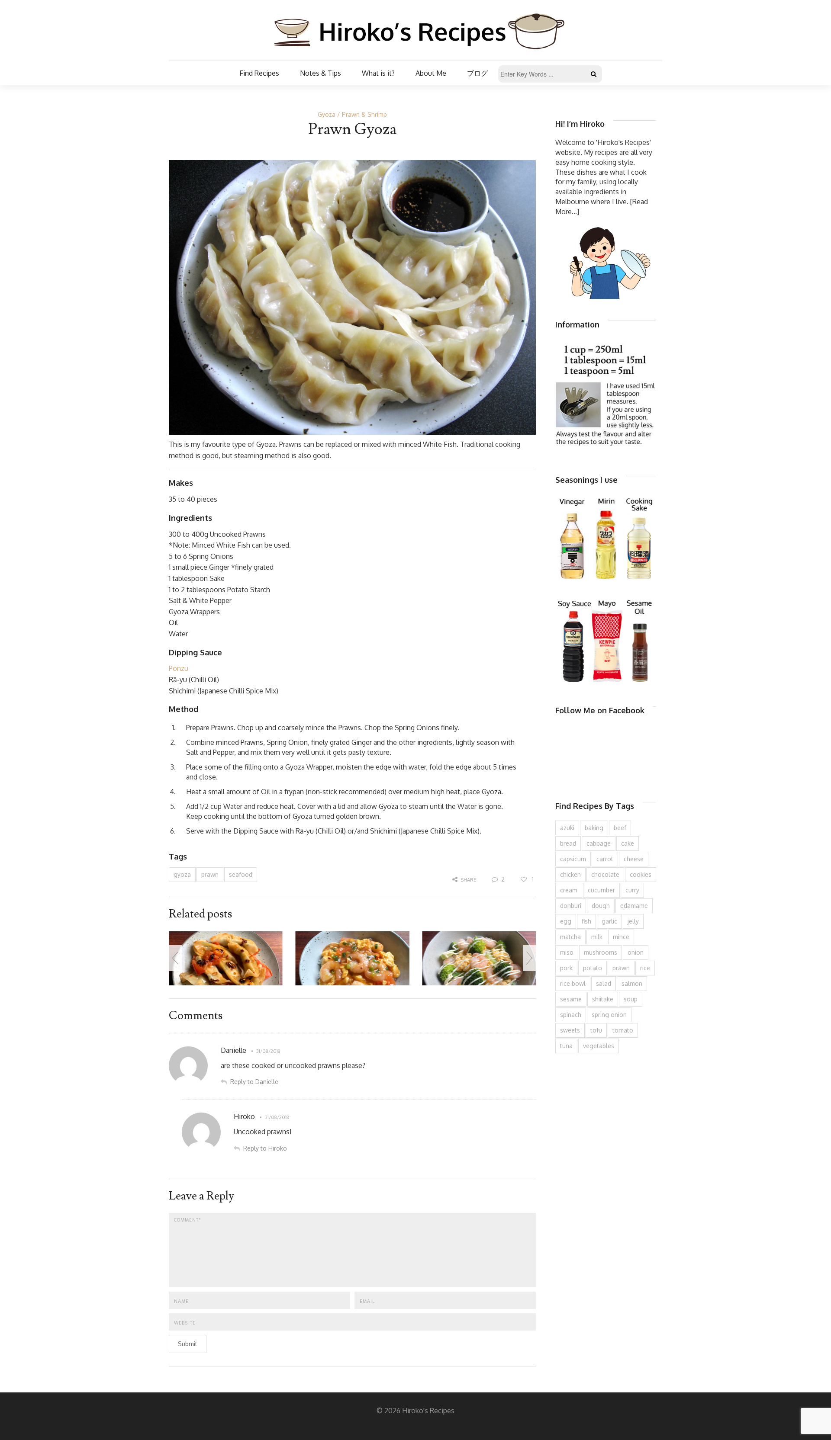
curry (632, 890)
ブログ (477, 73)
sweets (570, 1030)
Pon (175, 668)
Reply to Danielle (254, 1081)
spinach (570, 1014)
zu (184, 668)
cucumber (601, 890)
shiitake (602, 999)
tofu (596, 1030)
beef (620, 827)
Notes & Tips (320, 73)
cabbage (598, 843)
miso (566, 952)
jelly (633, 921)
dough (601, 905)
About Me (431, 73)
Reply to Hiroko (265, 1148)
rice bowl (573, 983)
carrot (604, 859)
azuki (567, 827)
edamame (634, 905)
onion (636, 952)
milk (596, 936)
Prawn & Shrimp (364, 114)
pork (566, 968)
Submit (187, 1343)
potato (592, 968)
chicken (570, 874)
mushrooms (600, 952)
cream (568, 890)
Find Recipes (259, 73)
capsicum (573, 859)
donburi (570, 905)
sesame (571, 999)
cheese (634, 859)
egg (565, 921)
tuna (566, 1045)
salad (603, 983)
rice (645, 968)
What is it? (378, 73)
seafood (240, 874)
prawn (210, 874)
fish (586, 921)
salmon (632, 983)
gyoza (182, 874)
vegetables (598, 1045)
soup (631, 999)
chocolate (605, 874)
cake (627, 843)
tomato (622, 1030)
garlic (609, 921)
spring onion (609, 1014)
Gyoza (326, 114)
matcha (570, 936)
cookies (640, 874)
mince (621, 936)
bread (568, 843)
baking (594, 827)
